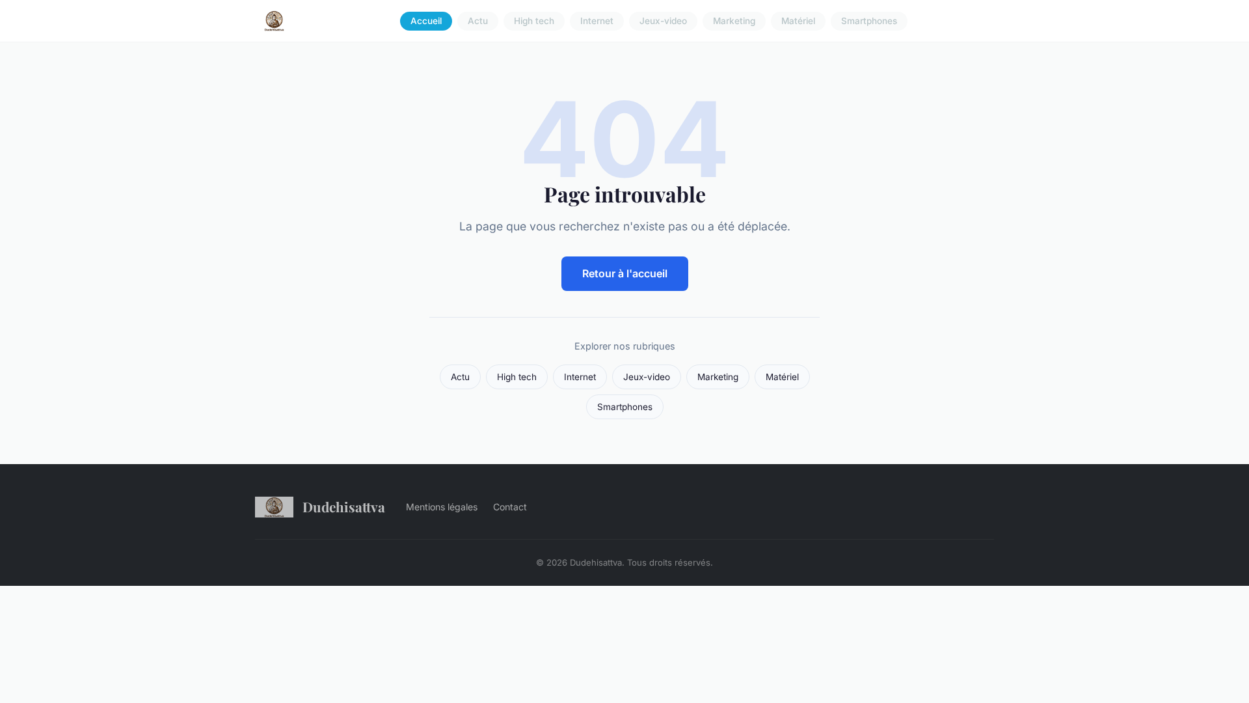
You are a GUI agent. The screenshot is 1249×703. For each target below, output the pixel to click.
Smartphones (869, 21)
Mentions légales (441, 506)
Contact (510, 506)
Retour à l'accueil (624, 273)
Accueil (426, 21)
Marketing (734, 21)
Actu (478, 21)
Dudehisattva (343, 506)
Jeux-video (663, 21)
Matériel (798, 21)
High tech (534, 21)
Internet (596, 21)
